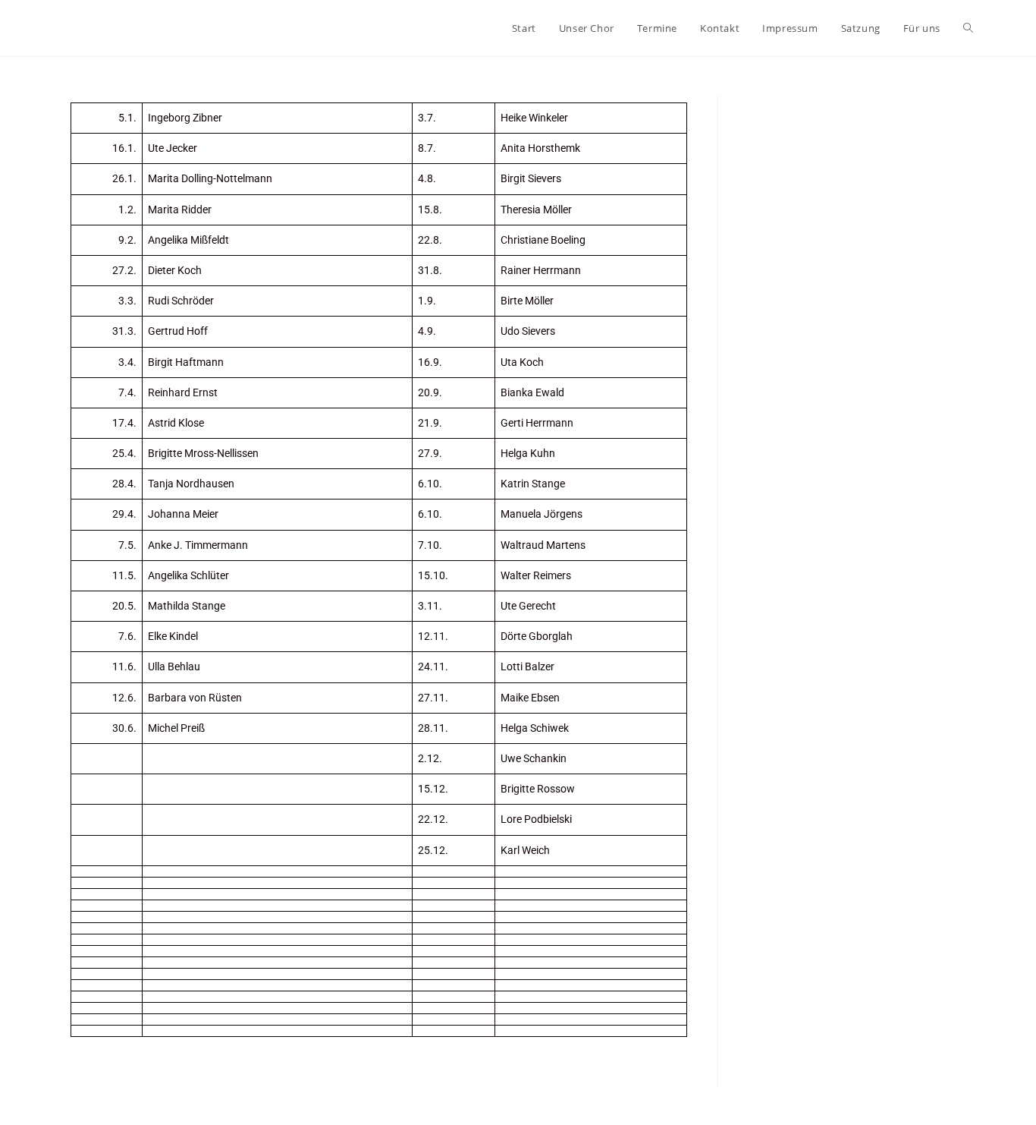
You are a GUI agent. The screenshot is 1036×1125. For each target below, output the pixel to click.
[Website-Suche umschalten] (968, 28)
